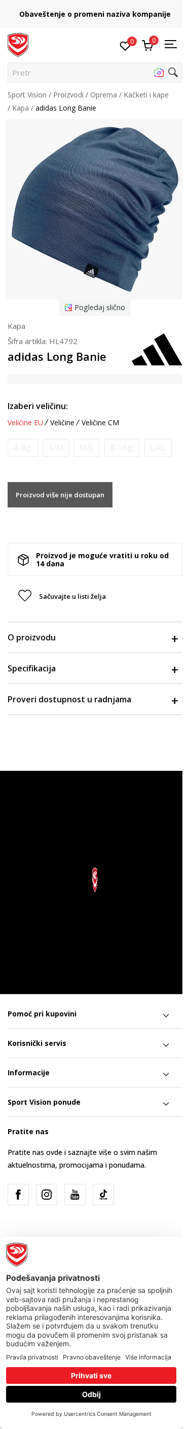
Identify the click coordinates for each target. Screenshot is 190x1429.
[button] (95, 72)
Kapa (20, 108)
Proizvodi (68, 94)
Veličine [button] (62, 423)
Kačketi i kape (146, 94)
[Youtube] (75, 1194)
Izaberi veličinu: (38, 406)
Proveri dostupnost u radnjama (69, 699)
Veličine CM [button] (100, 423)
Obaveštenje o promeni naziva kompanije (95, 14)
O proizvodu (32, 637)
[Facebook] (18, 1194)
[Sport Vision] (18, 44)
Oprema (103, 94)
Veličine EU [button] (25, 423)
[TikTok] (103, 1194)
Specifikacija (32, 668)
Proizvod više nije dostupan (60, 494)
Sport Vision (27, 94)
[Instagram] (46, 1194)
